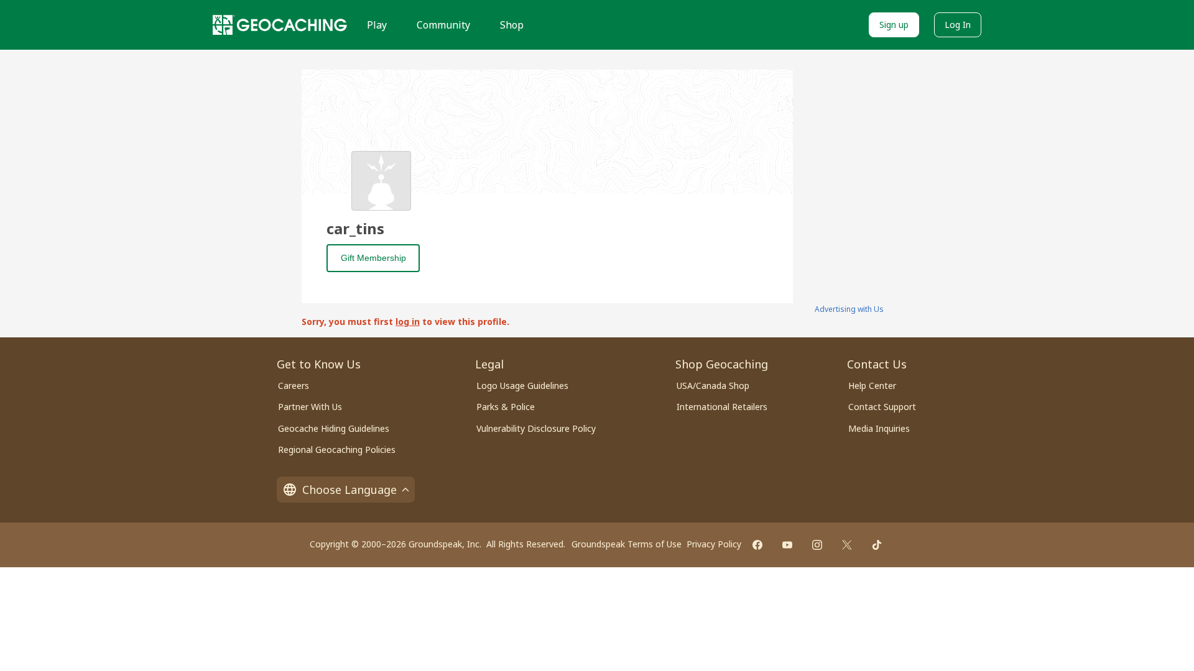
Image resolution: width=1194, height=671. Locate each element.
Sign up (894, 24)
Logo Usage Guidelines (522, 385)
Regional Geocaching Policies (337, 449)
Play (377, 25)
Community (443, 25)
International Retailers (722, 407)
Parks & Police (505, 407)
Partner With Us (310, 407)
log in (408, 321)
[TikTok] (876, 545)
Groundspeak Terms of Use (627, 544)
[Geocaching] (280, 24)
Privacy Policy (714, 544)
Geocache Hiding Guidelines (333, 428)
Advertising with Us (849, 309)
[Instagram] (817, 545)
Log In (958, 24)
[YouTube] (787, 545)
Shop (512, 25)
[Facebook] (757, 545)
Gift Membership (373, 258)
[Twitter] (847, 545)
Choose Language (349, 489)
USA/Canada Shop (713, 385)
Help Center (872, 385)
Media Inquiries (879, 428)
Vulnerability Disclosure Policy (536, 428)
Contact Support (882, 407)
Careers (293, 385)
